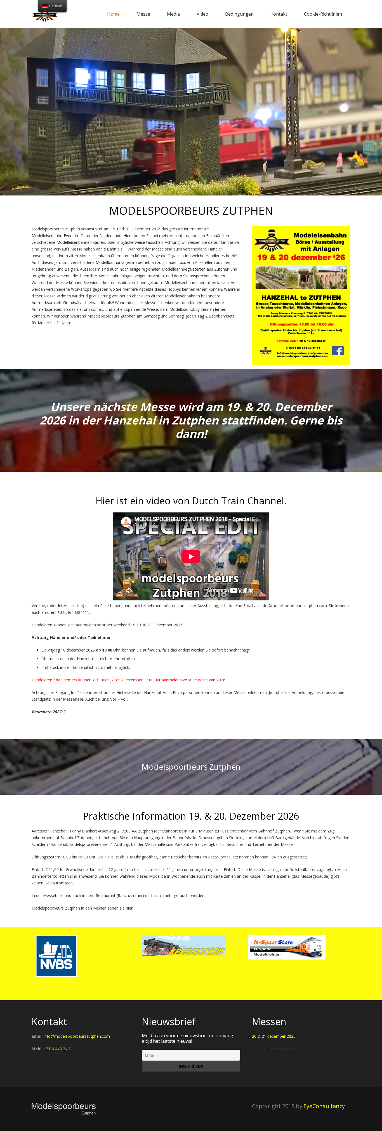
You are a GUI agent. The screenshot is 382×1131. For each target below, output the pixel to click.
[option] (85, 947)
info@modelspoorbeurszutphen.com (77, 1036)
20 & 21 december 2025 (274, 1036)
